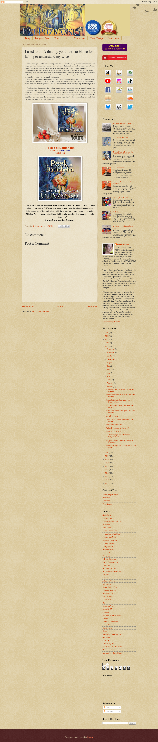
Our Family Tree (108, 650)
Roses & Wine (107, 606)
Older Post (92, 306)
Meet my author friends (114, 425)
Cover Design (96, 38)
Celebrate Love (107, 578)
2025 (107, 336)
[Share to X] (63, 226)
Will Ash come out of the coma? (117, 428)
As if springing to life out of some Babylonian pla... (118, 436)
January (110, 386)
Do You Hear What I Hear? (111, 534)
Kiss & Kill (106, 565)
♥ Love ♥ (105, 640)
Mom (104, 603)
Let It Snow (106, 528)
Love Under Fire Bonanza (111, 572)
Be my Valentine (108, 625)
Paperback (54, 151)
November (111, 353)
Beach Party (106, 600)
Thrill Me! (105, 575)
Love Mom (106, 525)
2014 (107, 476)
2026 (107, 333)
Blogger (90, 737)
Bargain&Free (42, 38)
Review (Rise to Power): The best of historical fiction (123, 153)
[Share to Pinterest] (68, 226)
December (111, 349)
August (109, 363)
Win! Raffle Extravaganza (111, 634)
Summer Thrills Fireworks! (111, 553)
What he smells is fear (114, 431)
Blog (27, 38)
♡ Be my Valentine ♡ (120, 198)
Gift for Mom (106, 556)
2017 (107, 466)
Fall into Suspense (109, 559)
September (111, 359)
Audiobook (60, 153)
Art (67, 38)
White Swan (117, 212)
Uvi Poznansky (123, 244)
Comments (109, 711)
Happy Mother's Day (109, 587)
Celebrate (105, 612)
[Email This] (59, 226)
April (109, 376)
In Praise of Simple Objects (122, 124)
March (109, 380)
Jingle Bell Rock (108, 550)
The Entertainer (118, 168)
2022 (107, 346)
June (109, 370)
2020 (107, 456)
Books (57, 38)
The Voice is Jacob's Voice (112, 647)
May (108, 373)
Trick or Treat (107, 597)
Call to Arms (106, 584)
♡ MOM (105, 619)
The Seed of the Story (120, 138)
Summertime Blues (109, 537)
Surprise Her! (107, 518)
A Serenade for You (109, 590)
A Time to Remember (110, 622)
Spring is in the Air (109, 547)
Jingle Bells (106, 515)
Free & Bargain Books (110, 495)
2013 (107, 480)
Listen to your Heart (109, 568)
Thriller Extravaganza (110, 562)
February (110, 383)
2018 (107, 463)
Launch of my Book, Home (112, 653)
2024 (107, 339)
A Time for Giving (108, 581)
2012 (107, 483)
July (108, 366)
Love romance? (107, 593)
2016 (107, 470)
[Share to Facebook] (66, 226)
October (110, 356)
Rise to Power (107, 628)
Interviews (114, 38)
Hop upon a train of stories (111, 615)
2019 (107, 459)
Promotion (79, 38)
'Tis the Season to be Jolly (111, 521)
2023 (107, 343)
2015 (107, 473)
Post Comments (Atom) (40, 311)
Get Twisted (106, 637)
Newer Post (28, 306)
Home (60, 306)
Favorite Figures (108, 644)
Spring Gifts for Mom (109, 531)
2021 (107, 453)
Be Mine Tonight (108, 543)
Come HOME (107, 609)
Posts (107, 707)
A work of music (112, 416)
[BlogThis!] (61, 226)
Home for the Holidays (110, 540)
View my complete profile (111, 322)
